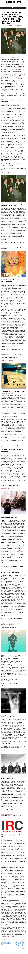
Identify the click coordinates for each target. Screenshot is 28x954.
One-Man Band (20, 551)
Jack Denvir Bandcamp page (8, 750)
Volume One (4, 89)
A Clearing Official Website (8, 172)
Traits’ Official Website (7, 360)
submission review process (18, 69)
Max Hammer (17, 25)
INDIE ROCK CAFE (13, 2)
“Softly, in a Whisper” (6, 814)
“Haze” (3, 809)
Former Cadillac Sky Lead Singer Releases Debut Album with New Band (6, 942)
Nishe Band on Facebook (7, 488)
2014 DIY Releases (10, 936)
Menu (13, 7)
